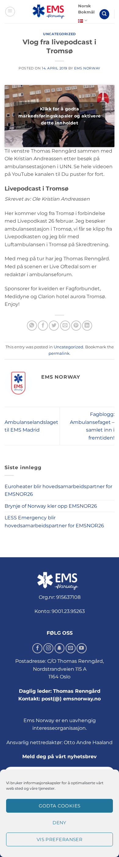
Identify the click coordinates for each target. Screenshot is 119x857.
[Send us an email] (71, 648)
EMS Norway (87, 68)
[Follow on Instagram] (48, 648)
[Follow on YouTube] (82, 648)
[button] (10, 12)
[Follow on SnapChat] (60, 648)
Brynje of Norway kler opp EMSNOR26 (51, 506)
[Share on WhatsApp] (32, 326)
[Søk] (104, 14)
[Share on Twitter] (54, 326)
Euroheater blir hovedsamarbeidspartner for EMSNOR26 (58, 490)
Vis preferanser (60, 839)
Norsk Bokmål (86, 9)
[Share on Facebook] (43, 326)
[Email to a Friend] (65, 326)
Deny (59, 822)
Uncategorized (59, 34)
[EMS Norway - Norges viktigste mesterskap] (48, 11)
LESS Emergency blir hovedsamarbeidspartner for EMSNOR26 (54, 522)
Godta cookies (60, 806)
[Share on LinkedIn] (87, 326)
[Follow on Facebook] (37, 648)
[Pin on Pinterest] (76, 326)
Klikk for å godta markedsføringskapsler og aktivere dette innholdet (59, 116)
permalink (59, 353)
